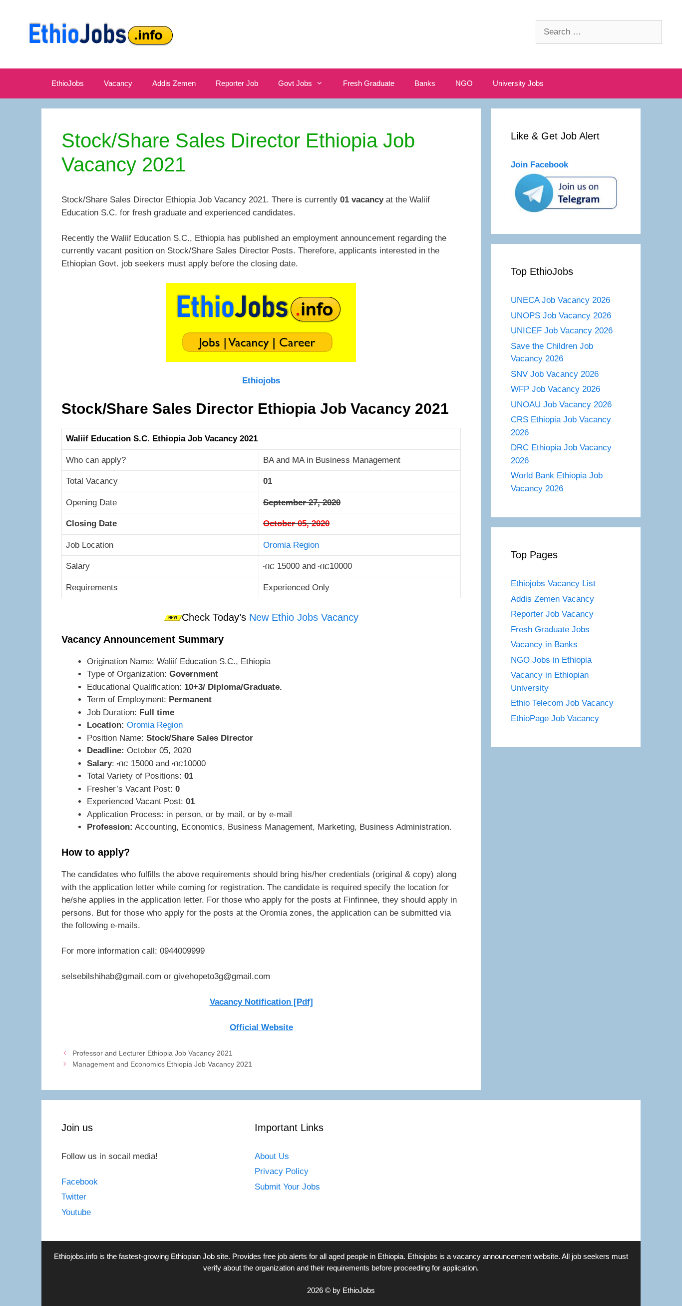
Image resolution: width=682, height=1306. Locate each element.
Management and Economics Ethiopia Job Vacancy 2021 (162, 1064)
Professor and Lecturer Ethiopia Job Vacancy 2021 (152, 1053)
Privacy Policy (282, 1171)
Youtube (76, 1212)
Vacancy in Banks (544, 644)
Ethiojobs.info (75, 1256)
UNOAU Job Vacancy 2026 (561, 404)
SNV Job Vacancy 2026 (555, 374)
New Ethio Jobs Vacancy (303, 617)
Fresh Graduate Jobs (550, 629)
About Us (272, 1156)
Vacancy (118, 83)
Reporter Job (237, 83)
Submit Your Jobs (287, 1187)
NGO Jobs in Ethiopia (552, 660)
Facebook (79, 1182)
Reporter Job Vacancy (552, 614)
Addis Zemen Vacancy (552, 599)
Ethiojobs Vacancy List (553, 583)
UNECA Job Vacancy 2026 (560, 300)
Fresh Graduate (368, 83)
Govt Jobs (295, 83)
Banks (424, 83)
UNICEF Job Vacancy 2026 (562, 330)
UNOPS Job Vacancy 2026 (561, 315)
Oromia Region (291, 545)
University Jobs (518, 83)
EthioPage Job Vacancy (555, 718)
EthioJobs (67, 83)
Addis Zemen (174, 83)
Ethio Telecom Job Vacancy (563, 703)
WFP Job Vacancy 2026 (555, 389)
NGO (464, 83)
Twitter (73, 1197)
